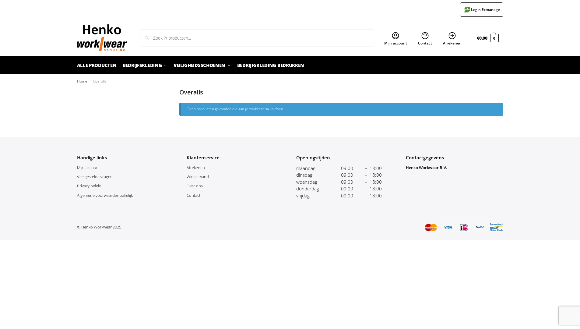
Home (82, 81)
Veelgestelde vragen (95, 176)
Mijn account (395, 43)
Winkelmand (198, 176)
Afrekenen (452, 43)
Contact (425, 43)
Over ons (195, 186)
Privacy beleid (89, 186)
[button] (487, 38)
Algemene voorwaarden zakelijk (105, 195)
